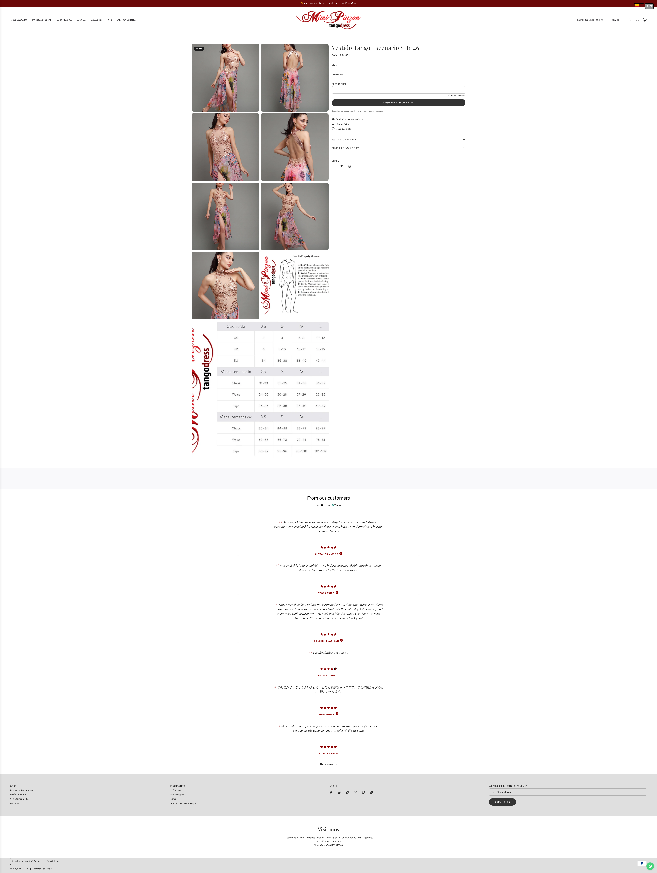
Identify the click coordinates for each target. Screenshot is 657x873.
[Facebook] (331, 792)
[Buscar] (630, 20)
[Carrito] (645, 20)
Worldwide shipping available (349, 119)
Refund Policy (342, 123)
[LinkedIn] (363, 792)
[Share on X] (341, 167)
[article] (328, 534)
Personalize (339, 84)
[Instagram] (339, 792)
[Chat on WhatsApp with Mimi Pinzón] (650, 866)
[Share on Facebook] (333, 167)
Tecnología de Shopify (42, 868)
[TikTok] (371, 792)
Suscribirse (502, 802)
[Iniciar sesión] (637, 20)
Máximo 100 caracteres (455, 95)
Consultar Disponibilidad (398, 102)
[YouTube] (355, 792)
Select (649, 6)
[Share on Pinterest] (349, 167)
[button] (639, 5)
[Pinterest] (347, 792)
